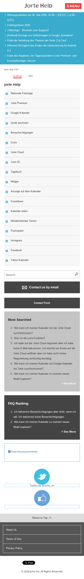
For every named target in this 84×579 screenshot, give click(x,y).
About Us (11, 529)
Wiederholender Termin (24, 220)
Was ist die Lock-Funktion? (29, 338)
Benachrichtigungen (22, 132)
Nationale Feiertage (22, 93)
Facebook (16, 250)
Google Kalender (20, 112)
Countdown (17, 201)
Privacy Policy (14, 548)
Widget (15, 181)
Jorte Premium (19, 103)
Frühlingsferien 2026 (18, 25)
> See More (68, 383)
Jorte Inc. (35, 571)
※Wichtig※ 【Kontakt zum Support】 (28, 30)
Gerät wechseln (19, 122)
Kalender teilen (19, 211)
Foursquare (17, 230)
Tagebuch (16, 171)
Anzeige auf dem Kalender (26, 191)
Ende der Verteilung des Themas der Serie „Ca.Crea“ (37, 40)
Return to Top (39, 517)
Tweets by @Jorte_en (42, 485)
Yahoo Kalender (20, 260)
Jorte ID (15, 162)
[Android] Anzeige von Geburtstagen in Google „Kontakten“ (40, 35)
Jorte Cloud (17, 152)
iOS (31, 76)
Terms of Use (13, 539)
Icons (14, 142)
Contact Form (42, 302)
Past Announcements (24, 451)
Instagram (16, 240)
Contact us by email (43, 287)
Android (17, 76)
